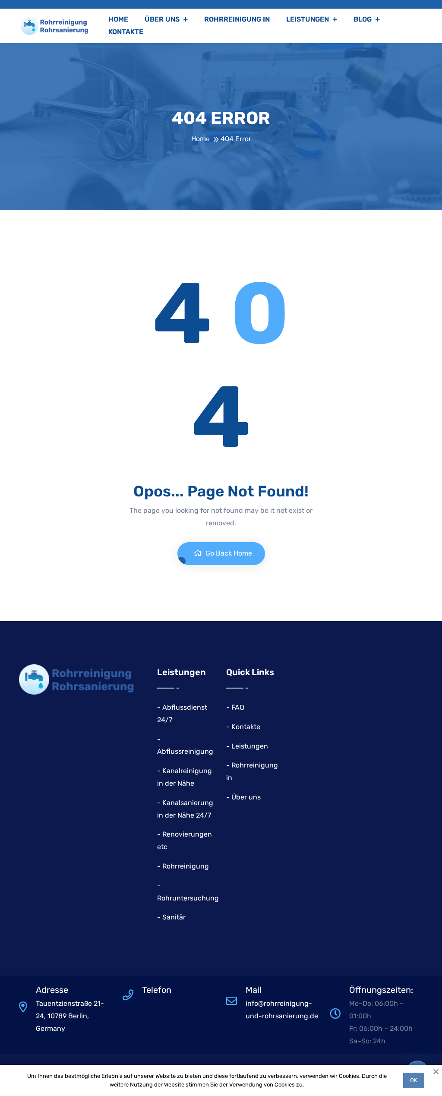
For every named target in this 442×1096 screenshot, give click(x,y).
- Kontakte (243, 727)
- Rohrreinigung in (252, 771)
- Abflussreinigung (185, 745)
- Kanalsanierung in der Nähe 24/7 (185, 809)
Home (118, 19)
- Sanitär (171, 917)
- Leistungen (247, 746)
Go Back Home (228, 553)
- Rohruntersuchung (188, 891)
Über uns (163, 19)
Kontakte (125, 32)
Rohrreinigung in (237, 19)
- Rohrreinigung (183, 866)
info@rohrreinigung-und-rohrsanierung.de (282, 1009)
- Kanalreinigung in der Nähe (184, 777)
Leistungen (308, 19)
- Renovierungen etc (184, 840)
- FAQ (235, 707)
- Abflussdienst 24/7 (182, 713)
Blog (363, 19)
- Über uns (243, 797)
